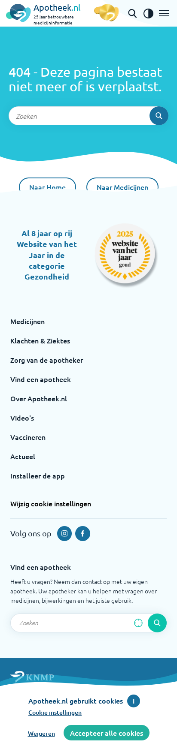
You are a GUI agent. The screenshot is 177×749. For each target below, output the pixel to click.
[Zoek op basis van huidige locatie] (138, 623)
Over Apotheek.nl (38, 398)
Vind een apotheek (40, 379)
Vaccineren (28, 437)
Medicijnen (27, 321)
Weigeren (41, 733)
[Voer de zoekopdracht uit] (159, 115)
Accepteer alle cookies (106, 732)
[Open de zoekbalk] (132, 13)
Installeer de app (37, 475)
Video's (22, 417)
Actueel (22, 456)
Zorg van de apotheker (46, 359)
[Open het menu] (164, 13)
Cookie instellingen (55, 712)
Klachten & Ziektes (40, 340)
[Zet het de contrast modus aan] (148, 13)
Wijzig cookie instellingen (50, 503)
